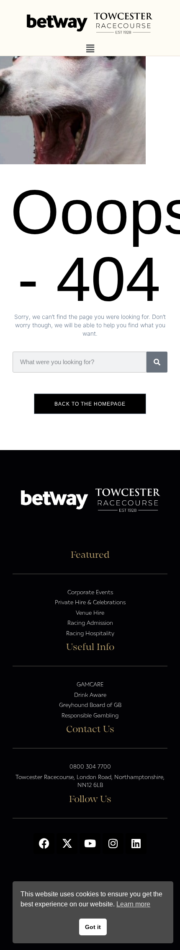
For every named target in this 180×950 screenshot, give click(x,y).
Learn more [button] (133, 904)
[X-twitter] (67, 843)
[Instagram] (113, 843)
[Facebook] (43, 843)
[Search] (157, 362)
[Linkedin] (136, 843)
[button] (90, 49)
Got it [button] (93, 927)
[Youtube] (90, 843)
